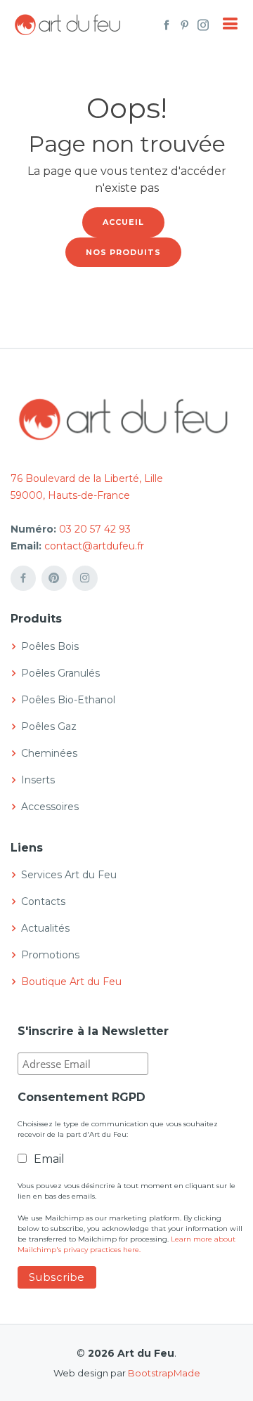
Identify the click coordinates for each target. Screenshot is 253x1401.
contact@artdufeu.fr (94, 546)
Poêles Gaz (49, 726)
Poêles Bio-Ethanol (68, 700)
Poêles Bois (50, 646)
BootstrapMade (164, 1373)
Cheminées (49, 753)
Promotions (50, 955)
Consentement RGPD (81, 1097)
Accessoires (50, 807)
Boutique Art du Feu (71, 981)
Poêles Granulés (60, 673)
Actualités (45, 928)
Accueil (123, 222)
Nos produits (123, 252)
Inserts (38, 780)
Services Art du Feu (69, 875)
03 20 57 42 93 (95, 529)
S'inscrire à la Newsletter (93, 1031)
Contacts (43, 901)
